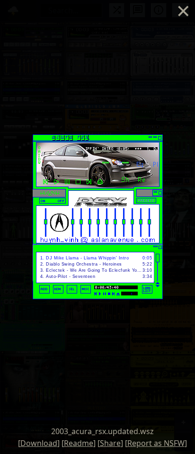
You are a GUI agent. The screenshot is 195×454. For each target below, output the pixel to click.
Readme (78, 443)
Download (38, 443)
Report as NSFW (156, 443)
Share (110, 443)
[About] (155, 181)
